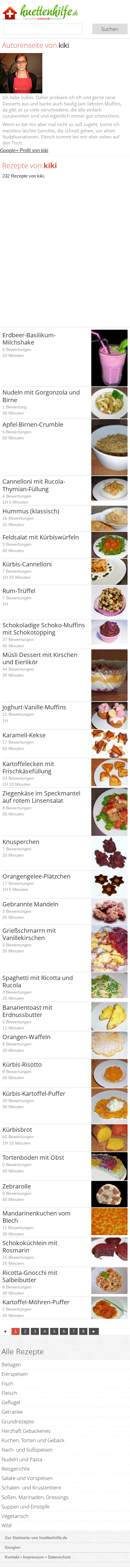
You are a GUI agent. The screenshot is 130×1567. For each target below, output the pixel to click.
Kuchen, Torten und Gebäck (33, 1440)
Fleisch (9, 1392)
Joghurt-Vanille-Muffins (34, 707)
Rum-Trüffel (18, 591)
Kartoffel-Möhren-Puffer (36, 1302)
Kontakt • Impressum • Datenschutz (38, 1557)
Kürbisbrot (17, 1129)
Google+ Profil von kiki (24, 150)
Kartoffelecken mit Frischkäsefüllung (28, 767)
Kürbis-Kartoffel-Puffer (33, 1093)
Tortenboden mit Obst (33, 1157)
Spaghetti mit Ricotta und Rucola (37, 981)
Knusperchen (20, 842)
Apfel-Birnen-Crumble (32, 424)
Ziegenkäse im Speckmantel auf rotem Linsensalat (41, 797)
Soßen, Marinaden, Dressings (35, 1497)
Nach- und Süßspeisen (27, 1449)
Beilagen (11, 1364)
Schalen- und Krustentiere (31, 1487)
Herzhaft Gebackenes (26, 1430)
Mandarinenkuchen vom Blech (36, 1217)
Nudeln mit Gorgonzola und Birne (41, 396)
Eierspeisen (15, 1373)
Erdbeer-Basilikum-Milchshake (29, 338)
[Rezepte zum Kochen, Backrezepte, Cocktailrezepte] (49, 12)
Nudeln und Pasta (22, 1459)
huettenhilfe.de (53, 1537)
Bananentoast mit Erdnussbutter (27, 1011)
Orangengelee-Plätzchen (36, 876)
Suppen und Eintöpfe (26, 1506)
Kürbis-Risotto (22, 1064)
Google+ (13, 1547)
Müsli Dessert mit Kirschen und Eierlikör (39, 658)
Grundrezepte (18, 1421)
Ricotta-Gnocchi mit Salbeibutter (29, 1276)
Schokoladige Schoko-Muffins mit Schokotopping (43, 628)
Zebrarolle (16, 1186)
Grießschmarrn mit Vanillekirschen (29, 934)
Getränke (12, 1411)
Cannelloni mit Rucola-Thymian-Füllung (33, 485)
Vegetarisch (15, 1515)
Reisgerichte (16, 1468)
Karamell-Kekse (24, 735)
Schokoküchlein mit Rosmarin (29, 1246)
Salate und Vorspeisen (27, 1478)
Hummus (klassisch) (30, 511)
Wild (6, 1525)
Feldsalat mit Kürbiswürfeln (40, 537)
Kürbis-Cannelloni (27, 564)
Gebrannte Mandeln (30, 904)
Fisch (7, 1383)
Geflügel (11, 1402)
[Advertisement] (65, 250)
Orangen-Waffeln (26, 1037)
